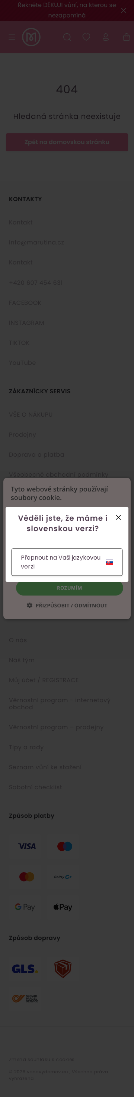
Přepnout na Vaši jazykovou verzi (60, 562)
